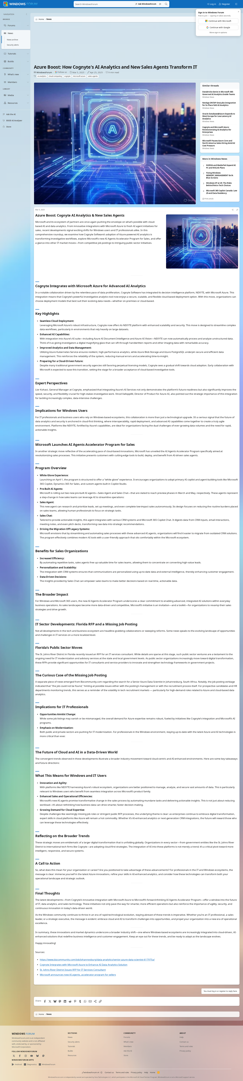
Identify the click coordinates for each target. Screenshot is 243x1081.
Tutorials (71, 1046)
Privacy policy (185, 1051)
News (70, 1037)
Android (18, 1064)
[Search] (166, 4)
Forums (127, 1037)
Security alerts (13, 45)
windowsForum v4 (91, 1072)
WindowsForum (44, 72)
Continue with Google (220, 27)
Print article (208, 199)
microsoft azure (79, 76)
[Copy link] (237, 209)
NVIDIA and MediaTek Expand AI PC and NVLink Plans (221, 166)
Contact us (184, 1042)
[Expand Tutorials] (27, 53)
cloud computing (55, 76)
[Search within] (160, 4)
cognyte (67, 76)
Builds (70, 1051)
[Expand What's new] (27, 74)
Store (126, 1055)
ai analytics (42, 76)
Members (128, 1046)
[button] (102, 1072)
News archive (12, 39)
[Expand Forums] (27, 25)
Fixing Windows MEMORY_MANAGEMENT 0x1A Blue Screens (219, 175)
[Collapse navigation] (26, 14)
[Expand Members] (27, 82)
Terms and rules (186, 1046)
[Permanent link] (126, 215)
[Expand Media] (27, 95)
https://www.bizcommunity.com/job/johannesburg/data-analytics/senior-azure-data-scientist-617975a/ (97, 959)
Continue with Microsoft (220, 21)
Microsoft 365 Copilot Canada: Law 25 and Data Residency (221, 191)
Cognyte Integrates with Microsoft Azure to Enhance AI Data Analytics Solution (83, 964)
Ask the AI (128, 1051)
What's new (128, 1042)
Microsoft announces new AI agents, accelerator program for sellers (78, 974)
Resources (72, 1055)
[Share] (232, 209)
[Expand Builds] (27, 61)
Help (182, 1037)
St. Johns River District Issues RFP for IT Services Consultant (73, 969)
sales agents (93, 76)
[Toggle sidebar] (236, 4)
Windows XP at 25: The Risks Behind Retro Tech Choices (219, 184)
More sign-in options (218, 32)
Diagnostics (32, 1064)
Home (152, 1072)
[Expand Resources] (27, 102)
